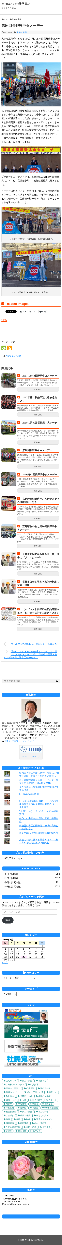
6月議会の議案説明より (31, 794)
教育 (8, 1119)
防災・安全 (27, 1081)
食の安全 (36, 1131)
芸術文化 (53, 1092)
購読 (7, 920)
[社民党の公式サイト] (32, 1066)
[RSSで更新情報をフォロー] (9, 348)
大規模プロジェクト (15, 1084)
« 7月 (5, 962)
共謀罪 (35, 1104)
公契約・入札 (26, 1096)
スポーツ (52, 1100)
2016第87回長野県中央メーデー (39, 474)
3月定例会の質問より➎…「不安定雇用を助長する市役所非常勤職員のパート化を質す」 (39, 804)
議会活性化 (45, 1088)
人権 (24, 1100)
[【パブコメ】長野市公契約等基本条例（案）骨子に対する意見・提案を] (8, 614)
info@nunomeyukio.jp (31, 756)
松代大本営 (37, 1100)
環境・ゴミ (11, 1100)
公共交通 (34, 1084)
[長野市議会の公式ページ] (26, 1051)
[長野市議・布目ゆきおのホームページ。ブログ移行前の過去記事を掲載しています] (26, 1022)
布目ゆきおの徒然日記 (15, 3)
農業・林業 (25, 1115)
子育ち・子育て (13, 1088)
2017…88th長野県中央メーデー (39, 375)
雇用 (18, 1119)
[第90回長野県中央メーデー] (8, 455)
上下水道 (46, 1127)
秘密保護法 (11, 1111)
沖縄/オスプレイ (13, 1092)
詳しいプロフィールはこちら (20, 741)
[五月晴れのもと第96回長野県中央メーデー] (8, 531)
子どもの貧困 (42, 1115)
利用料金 (10, 1096)
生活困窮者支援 (13, 1127)
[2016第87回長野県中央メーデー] (8, 479)
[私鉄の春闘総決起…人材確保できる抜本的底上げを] (8, 503)
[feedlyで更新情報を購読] (3, 348)
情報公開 (22, 1131)
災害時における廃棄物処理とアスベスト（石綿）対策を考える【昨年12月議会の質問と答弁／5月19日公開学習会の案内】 (30, 654)
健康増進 (10, 1123)
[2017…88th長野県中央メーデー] (8, 380)
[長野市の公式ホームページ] (26, 1037)
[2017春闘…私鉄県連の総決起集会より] (8, 402)
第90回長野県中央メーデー (37, 450)
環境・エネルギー (44, 1119)
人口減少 (10, 1115)
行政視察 (42, 1081)
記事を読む (38, 389)
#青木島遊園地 (51, 1108)
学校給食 (10, 1108)
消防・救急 (31, 1127)
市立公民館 (43, 1111)
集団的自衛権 (44, 1096)
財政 (28, 1119)
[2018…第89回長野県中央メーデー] (8, 427)
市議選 (35, 1108)
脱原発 (9, 1104)
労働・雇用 (22, 32)
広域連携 (24, 1123)
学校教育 (22, 1104)
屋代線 (23, 1108)
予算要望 (48, 1104)
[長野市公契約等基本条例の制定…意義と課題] (8, 586)
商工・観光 (27, 1111)
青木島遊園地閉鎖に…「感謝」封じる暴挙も (34, 644)
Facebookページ (31, 1216)
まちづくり (11, 1081)
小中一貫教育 (40, 1123)
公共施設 (30, 1088)
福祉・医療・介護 (35, 1092)
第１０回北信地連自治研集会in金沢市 (38, 833)
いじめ (9, 1131)
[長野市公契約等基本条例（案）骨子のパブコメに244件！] (8, 559)
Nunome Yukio (13, 356)
